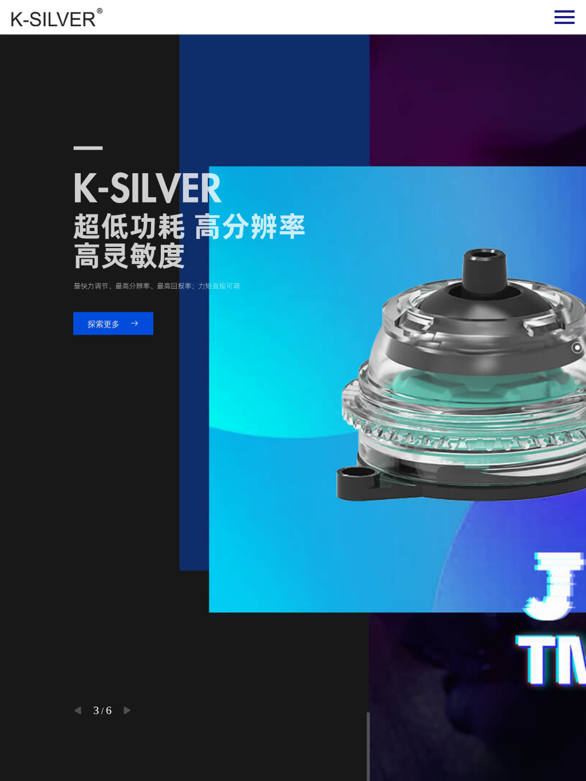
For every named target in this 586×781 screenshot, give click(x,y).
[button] (77, 710)
